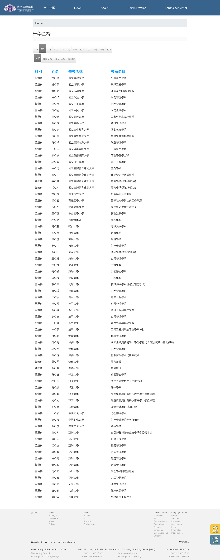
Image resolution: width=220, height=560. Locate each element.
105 (102, 49)
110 (68, 49)
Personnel (175, 521)
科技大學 (47, 59)
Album (51, 521)
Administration (137, 8)
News (77, 8)
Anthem (87, 521)
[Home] (19, 7)
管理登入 (185, 542)
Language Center (176, 8)
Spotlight (53, 515)
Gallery (52, 524)
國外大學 (60, 59)
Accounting (176, 524)
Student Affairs (160, 521)
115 (36, 49)
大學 (37, 58)
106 (95, 49)
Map (152, 549)
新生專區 (49, 8)
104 (109, 49)
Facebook (37, 542)
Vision (86, 518)
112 (56, 49)
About (105, 8)
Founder (87, 515)
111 (62, 49)
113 (49, 49)
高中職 (71, 59)
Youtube (51, 542)
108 (82, 49)
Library (174, 527)
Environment (89, 524)
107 (88, 49)
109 (75, 49)
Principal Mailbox (69, 542)
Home (39, 23)
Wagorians (53, 518)
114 (43, 48)
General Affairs (160, 524)
